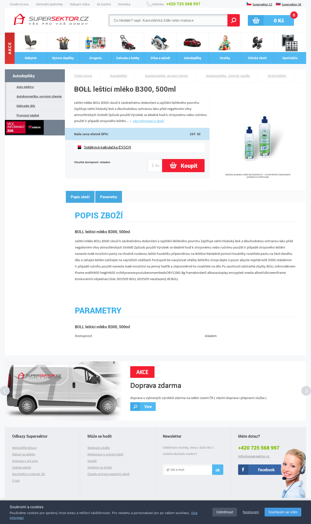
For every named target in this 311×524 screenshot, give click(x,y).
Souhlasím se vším (282, 512)
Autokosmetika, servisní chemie (39, 96)
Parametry (108, 196)
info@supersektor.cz (253, 456)
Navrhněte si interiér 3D (28, 474)
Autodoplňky (24, 75)
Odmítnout (224, 512)
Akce (9, 48)
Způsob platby (21, 467)
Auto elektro (25, 87)
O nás (16, 481)
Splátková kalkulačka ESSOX (107, 147)
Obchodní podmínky (49, 4)
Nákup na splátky (23, 454)
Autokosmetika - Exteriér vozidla (228, 76)
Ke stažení (104, 4)
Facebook (266, 469)
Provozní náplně (28, 115)
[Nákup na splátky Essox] (35, 127)
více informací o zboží (148, 121)
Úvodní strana (19, 4)
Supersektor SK (291, 3)
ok (218, 469)
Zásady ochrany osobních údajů (108, 474)
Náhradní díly (26, 106)
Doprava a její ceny (25, 461)
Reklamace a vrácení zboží (105, 454)
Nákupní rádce (80, 4)
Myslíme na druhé (99, 467)
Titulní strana (83, 76)
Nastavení (251, 512)
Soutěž (92, 461)
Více (148, 406)
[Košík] (271, 20)
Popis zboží (80, 196)
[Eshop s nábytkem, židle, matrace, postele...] (51, 19)
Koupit (189, 165)
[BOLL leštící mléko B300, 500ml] (257, 171)
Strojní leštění (277, 76)
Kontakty (124, 4)
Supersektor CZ (262, 3)
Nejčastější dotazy (24, 448)
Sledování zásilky (98, 448)
